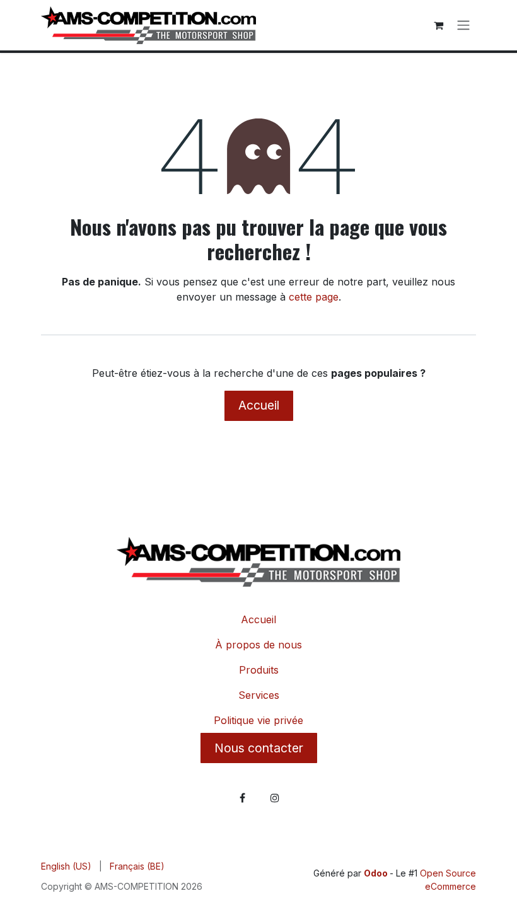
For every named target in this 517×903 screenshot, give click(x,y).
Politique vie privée (258, 720)
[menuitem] (66, 866)
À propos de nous (258, 644)
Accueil (258, 405)
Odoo (377, 873)
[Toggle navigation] (463, 25)
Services (258, 695)
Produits (259, 670)
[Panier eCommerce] (438, 25)
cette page (314, 296)
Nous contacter (258, 748)
